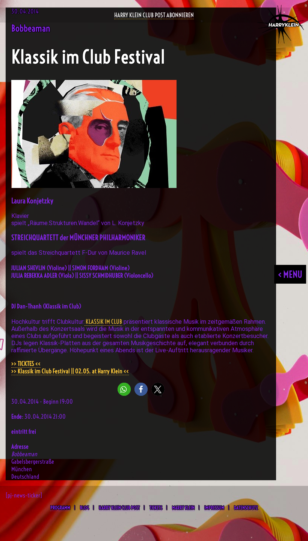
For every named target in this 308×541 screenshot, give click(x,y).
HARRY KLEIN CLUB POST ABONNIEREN (154, 15)
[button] (124, 389)
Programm (60, 508)
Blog (84, 508)
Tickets (155, 508)
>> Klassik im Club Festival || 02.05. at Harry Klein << (70, 371)
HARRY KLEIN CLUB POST (119, 508)
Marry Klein (183, 508)
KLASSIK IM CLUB (103, 321)
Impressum (214, 508)
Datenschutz (246, 508)
